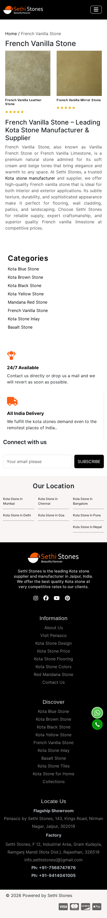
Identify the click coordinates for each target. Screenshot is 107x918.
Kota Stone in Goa (51, 515)
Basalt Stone (20, 327)
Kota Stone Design (53, 643)
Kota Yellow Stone (26, 293)
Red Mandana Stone (53, 674)
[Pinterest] (67, 598)
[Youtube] (57, 598)
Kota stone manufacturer (30, 178)
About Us (53, 627)
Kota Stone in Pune (87, 515)
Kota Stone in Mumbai (13, 501)
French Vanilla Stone (28, 310)
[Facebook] (46, 598)
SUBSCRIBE (89, 461)
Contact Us (53, 682)
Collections (54, 781)
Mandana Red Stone (27, 302)
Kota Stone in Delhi (17, 515)
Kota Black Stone (24, 285)
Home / (12, 33)
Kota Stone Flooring (53, 658)
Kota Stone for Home (53, 773)
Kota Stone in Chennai (48, 501)
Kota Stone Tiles (54, 766)
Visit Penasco (53, 635)
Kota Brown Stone (25, 277)
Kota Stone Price (53, 651)
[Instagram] (36, 598)
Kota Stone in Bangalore (82, 501)
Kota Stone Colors (53, 666)
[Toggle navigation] (96, 10)
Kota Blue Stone (23, 268)
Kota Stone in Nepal (87, 527)
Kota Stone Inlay (24, 318)
